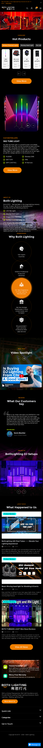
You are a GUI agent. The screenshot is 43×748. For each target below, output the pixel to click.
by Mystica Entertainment (21, 484)
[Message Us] (34, 746)
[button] (19, 73)
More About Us (9, 701)
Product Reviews (9, 514)
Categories (6, 717)
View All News (21, 647)
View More (8, 3)
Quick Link (6, 711)
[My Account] (32, 8)
